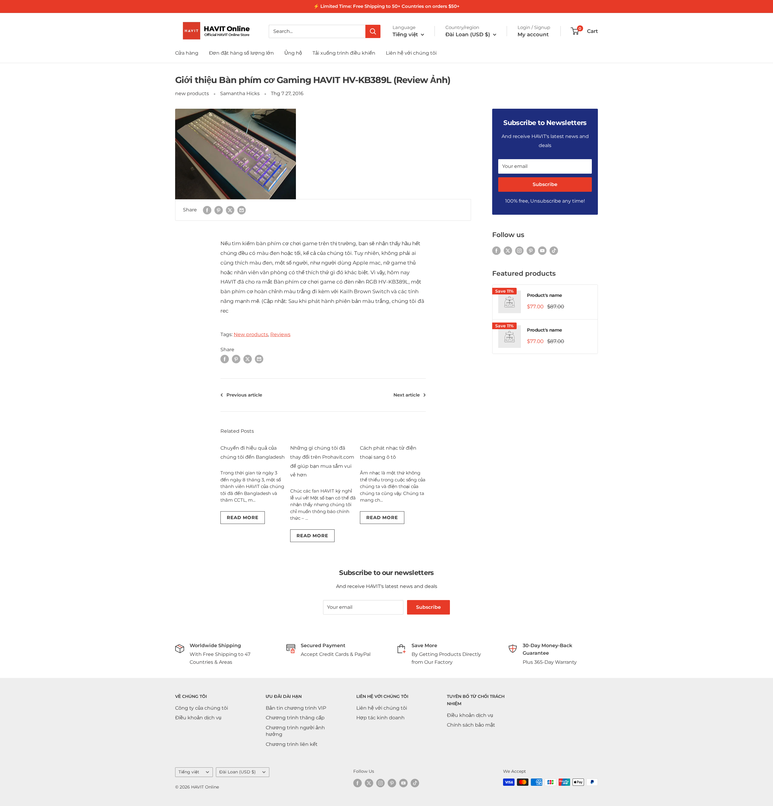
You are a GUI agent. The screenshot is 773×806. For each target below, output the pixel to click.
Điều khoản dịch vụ (198, 718)
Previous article (244, 395)
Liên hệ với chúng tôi (411, 53)
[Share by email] (241, 209)
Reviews (280, 334)
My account (533, 34)
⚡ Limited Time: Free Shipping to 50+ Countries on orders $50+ (386, 6)
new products (192, 93)
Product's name (544, 295)
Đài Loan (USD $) (237, 771)
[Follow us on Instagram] (519, 250)
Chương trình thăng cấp (295, 718)
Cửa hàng (186, 53)
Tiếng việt (188, 771)
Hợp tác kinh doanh (380, 718)
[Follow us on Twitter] (508, 250)
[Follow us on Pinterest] (531, 250)
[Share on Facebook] (207, 209)
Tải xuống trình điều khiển (344, 53)
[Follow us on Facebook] (496, 250)
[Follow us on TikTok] (554, 250)
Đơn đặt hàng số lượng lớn (241, 53)
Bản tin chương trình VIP (296, 708)
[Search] (372, 31)
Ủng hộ (293, 53)
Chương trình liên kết (292, 744)
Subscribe (545, 184)
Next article (406, 395)
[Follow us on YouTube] (542, 250)
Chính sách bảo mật (471, 725)
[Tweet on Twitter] (230, 209)
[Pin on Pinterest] (218, 209)
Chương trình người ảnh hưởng (295, 731)
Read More (242, 517)
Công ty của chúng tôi (201, 708)
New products (251, 334)
